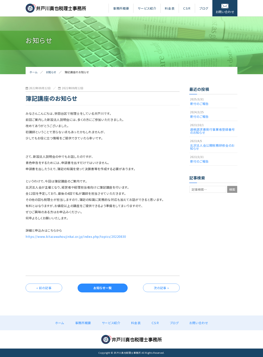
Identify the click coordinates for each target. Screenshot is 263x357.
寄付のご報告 (199, 103)
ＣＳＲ (187, 8)
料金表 (169, 8)
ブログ (203, 8)
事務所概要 (121, 8)
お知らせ (51, 72)
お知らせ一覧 (102, 287)
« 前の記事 (44, 287)
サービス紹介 (147, 8)
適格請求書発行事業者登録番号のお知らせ (212, 131)
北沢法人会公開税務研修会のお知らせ (212, 147)
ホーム (33, 72)
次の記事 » (161, 287)
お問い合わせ (225, 11)
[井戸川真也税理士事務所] (56, 11)
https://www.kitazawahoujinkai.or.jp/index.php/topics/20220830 (76, 236)
